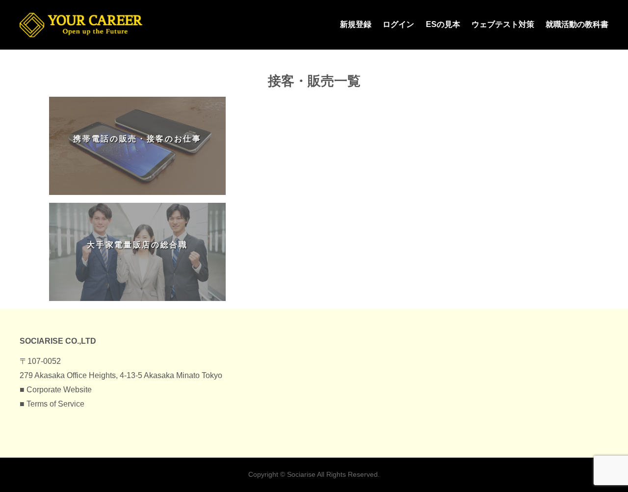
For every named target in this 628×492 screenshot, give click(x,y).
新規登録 (355, 24)
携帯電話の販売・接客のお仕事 (137, 139)
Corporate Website (59, 389)
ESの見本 (443, 24)
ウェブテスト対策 (502, 24)
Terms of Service (55, 404)
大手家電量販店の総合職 (137, 245)
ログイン (398, 24)
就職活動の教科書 (577, 24)
